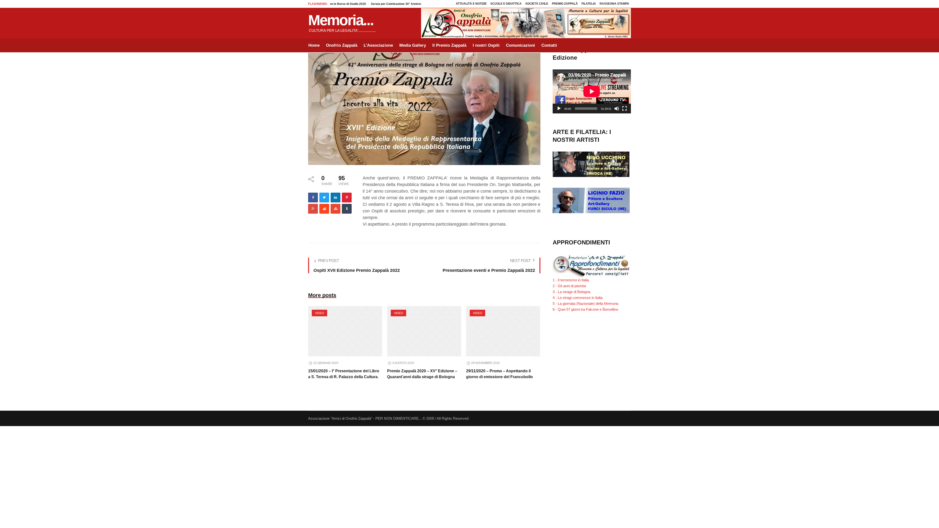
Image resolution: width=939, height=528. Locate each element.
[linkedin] (335, 197)
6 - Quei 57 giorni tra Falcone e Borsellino (585, 309)
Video (319, 313)
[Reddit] (324, 209)
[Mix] (335, 209)
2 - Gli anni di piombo (569, 286)
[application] (592, 91)
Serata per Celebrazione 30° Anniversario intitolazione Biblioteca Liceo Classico (409, 4)
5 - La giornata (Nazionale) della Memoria (585, 303)
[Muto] (616, 108)
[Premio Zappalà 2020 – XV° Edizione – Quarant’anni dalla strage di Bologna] (424, 331)
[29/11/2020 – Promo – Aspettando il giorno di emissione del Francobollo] (503, 331)
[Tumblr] (347, 209)
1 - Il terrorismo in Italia (571, 280)
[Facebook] (313, 197)
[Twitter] (324, 197)
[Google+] (313, 209)
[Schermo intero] (624, 108)
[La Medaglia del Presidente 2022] (424, 108)
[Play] (559, 108)
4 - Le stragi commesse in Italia (578, 298)
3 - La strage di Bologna (571, 292)
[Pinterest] (347, 197)
